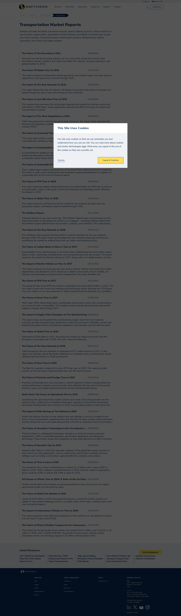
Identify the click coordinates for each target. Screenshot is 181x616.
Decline (61, 160)
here (84, 146)
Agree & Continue (110, 160)
